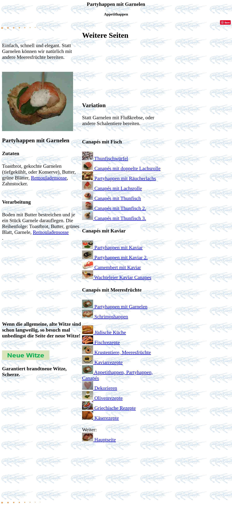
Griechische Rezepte (115, 408)
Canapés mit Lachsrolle (118, 188)
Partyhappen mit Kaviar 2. (121, 257)
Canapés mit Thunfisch (117, 198)
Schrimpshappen (111, 316)
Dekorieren (105, 388)
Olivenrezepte (108, 398)
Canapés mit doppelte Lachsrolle (127, 168)
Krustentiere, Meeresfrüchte (122, 352)
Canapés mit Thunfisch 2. (120, 208)
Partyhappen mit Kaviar (118, 247)
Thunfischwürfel (111, 158)
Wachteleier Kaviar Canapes (122, 277)
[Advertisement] (41, 269)
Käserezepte (106, 418)
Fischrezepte (107, 342)
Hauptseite (105, 439)
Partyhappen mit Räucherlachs (125, 178)
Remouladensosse (49, 178)
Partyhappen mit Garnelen (120, 306)
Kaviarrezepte (108, 362)
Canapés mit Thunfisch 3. (120, 218)
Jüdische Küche (110, 332)
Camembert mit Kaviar (117, 267)
